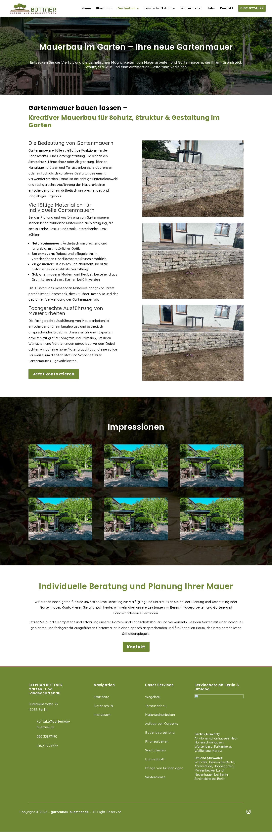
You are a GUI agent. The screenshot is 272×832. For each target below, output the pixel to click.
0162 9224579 (47, 746)
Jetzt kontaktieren (53, 374)
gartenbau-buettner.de (70, 812)
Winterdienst (155, 777)
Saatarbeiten (155, 750)
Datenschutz (104, 706)
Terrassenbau (155, 706)
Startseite (101, 697)
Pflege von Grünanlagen (164, 768)
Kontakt (136, 647)
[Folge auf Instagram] (248, 812)
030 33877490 (47, 736)
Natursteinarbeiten (160, 715)
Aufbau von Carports (161, 724)
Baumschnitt (155, 759)
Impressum (102, 715)
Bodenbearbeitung (160, 733)
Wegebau (152, 697)
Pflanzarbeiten (156, 741)
